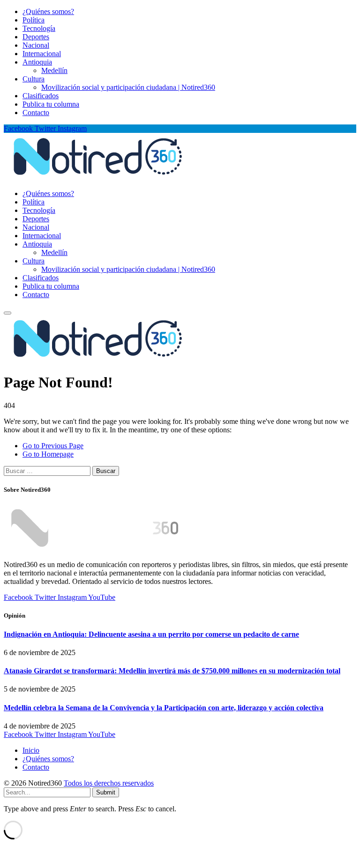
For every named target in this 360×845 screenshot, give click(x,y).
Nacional (35, 45)
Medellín (54, 70)
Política (33, 20)
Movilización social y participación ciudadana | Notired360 (128, 87)
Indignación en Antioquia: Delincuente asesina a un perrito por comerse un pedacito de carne (151, 634)
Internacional (41, 54)
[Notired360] (98, 178)
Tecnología (38, 28)
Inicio (30, 750)
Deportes (35, 37)
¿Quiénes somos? (48, 11)
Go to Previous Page (52, 446)
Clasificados (40, 96)
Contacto (35, 113)
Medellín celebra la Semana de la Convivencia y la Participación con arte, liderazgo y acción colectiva (163, 708)
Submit (105, 792)
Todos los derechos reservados (109, 783)
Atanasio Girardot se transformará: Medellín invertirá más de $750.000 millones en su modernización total (172, 671)
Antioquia (37, 62)
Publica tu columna (50, 104)
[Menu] (7, 313)
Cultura (33, 79)
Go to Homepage (48, 454)
